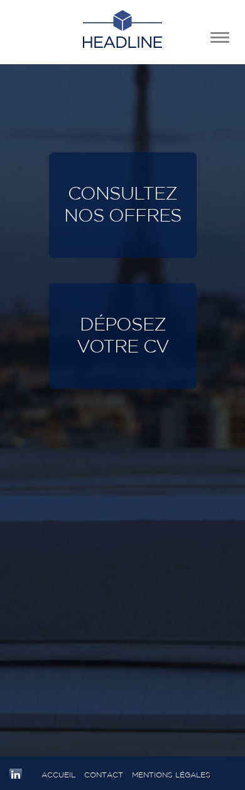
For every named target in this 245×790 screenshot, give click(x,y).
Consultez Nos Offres (123, 205)
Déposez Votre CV (123, 336)
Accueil (58, 775)
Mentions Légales (171, 775)
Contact (103, 775)
